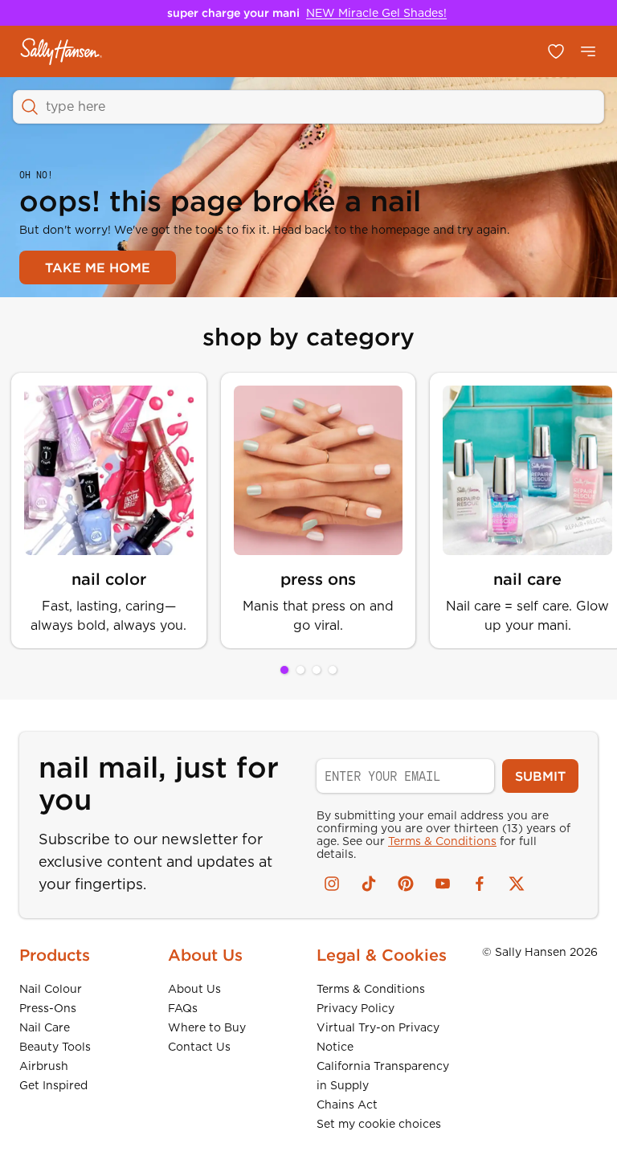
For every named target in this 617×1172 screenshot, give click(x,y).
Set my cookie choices (379, 1123)
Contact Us (199, 1046)
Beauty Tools (55, 1046)
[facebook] (479, 883)
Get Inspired (53, 1085)
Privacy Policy (355, 1008)
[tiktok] (368, 883)
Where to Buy (207, 1027)
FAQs (183, 1008)
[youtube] (442, 883)
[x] (516, 883)
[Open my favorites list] (556, 51)
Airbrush (43, 1066)
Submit (540, 776)
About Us (194, 988)
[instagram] (332, 883)
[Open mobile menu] (588, 51)
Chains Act (347, 1104)
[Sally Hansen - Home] (61, 51)
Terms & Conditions (442, 841)
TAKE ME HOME (97, 267)
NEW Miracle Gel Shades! (376, 12)
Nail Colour (50, 988)
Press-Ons (47, 1008)
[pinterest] (405, 883)
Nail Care (44, 1027)
